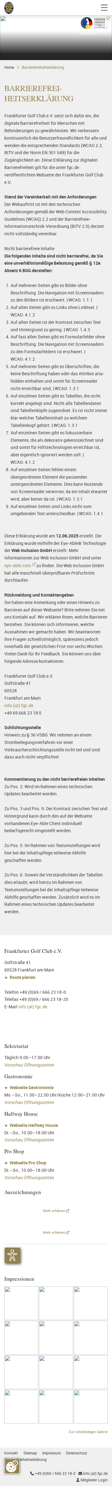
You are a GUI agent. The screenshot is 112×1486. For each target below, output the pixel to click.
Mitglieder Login (92, 1480)
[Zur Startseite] (8, 8)
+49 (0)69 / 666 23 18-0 (53, 1473)
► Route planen (20, 977)
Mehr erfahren (54, 1211)
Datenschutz (76, 1453)
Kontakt (11, 1453)
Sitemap (30, 1453)
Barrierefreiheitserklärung (43, 67)
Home (9, 67)
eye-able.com (17, 565)
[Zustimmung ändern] (12, 1466)
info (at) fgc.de (18, 705)
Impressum (51, 1453)
